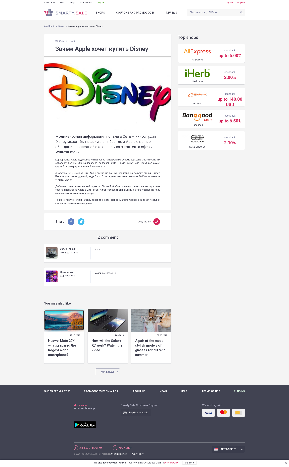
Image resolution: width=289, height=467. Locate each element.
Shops (100, 12)
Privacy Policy (137, 454)
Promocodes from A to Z (101, 391)
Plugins (101, 3)
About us (48, 3)
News (62, 3)
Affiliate (90, 448)
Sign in (230, 3)
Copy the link (144, 221)
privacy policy (171, 462)
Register (241, 3)
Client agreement (119, 454)
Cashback (49, 26)
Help (72, 3)
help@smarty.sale (138, 412)
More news (108, 372)
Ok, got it (189, 462)
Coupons (135, 12)
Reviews (171, 12)
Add (125, 448)
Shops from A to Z (57, 391)
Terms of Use (86, 3)
